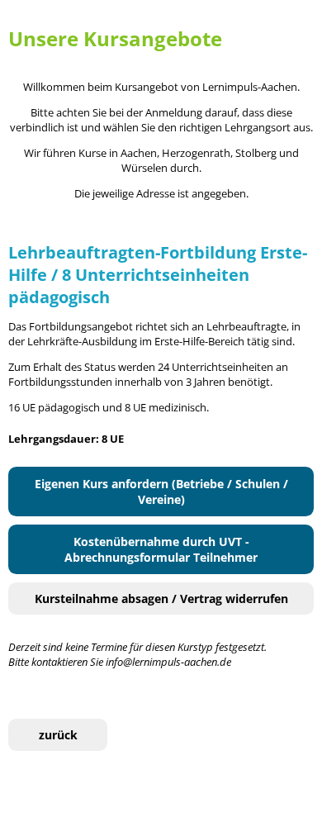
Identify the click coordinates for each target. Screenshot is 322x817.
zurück (58, 735)
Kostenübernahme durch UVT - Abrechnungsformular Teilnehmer (161, 549)
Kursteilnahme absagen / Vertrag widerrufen (161, 598)
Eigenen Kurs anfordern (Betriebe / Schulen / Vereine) (161, 491)
